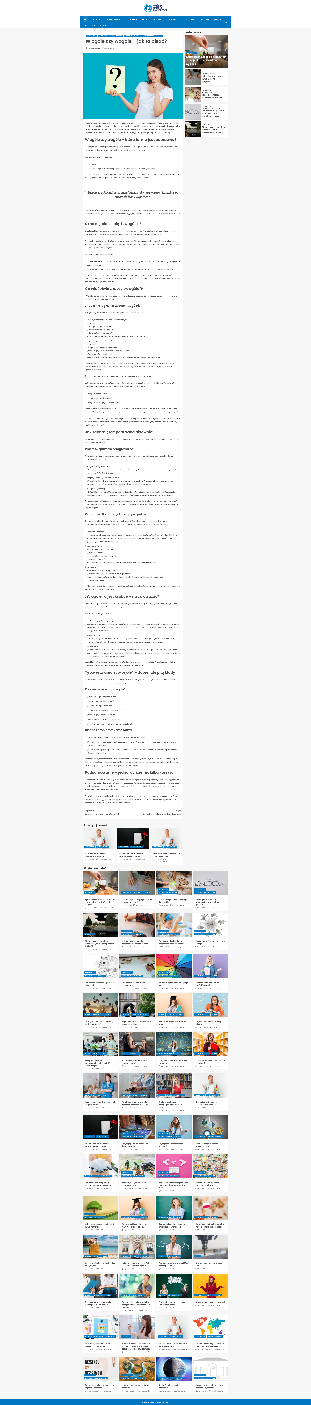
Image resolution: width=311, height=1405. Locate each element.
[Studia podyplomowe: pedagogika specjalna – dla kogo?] (174, 1085)
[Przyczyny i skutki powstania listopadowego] (137, 1127)
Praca (198, 1256)
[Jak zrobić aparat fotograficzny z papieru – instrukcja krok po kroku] (174, 1166)
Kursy (145, 19)
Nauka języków (116, 35)
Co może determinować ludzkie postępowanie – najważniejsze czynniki (136, 1305)
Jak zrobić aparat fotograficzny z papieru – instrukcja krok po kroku (173, 1185)
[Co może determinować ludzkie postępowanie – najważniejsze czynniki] (137, 1286)
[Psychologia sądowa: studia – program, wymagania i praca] (137, 1085)
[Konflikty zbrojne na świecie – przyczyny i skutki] (137, 1166)
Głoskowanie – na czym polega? (210, 1302)
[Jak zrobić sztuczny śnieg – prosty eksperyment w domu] (100, 1166)
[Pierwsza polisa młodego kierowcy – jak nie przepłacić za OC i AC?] (193, 129)
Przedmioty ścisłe (208, 73)
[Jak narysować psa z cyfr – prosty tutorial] (137, 966)
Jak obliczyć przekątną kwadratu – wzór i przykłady (212, 79)
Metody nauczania (203, 1295)
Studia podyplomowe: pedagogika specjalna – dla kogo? (171, 1104)
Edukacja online (113, 19)
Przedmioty (190, 19)
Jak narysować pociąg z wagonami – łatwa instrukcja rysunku (213, 113)
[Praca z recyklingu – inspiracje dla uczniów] (193, 94)
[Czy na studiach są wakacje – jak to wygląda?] (100, 1247)
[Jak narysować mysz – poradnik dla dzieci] (100, 966)
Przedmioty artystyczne (211, 108)
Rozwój (205, 19)
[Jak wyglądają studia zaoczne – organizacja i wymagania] (174, 1208)
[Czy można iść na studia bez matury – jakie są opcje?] (137, 1208)
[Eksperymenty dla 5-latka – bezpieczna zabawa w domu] (174, 925)
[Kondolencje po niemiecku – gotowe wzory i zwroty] (133, 838)
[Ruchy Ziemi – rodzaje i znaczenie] (174, 1369)
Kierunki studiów (202, 975)
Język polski (91, 35)
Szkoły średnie (174, 1256)
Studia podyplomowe (175, 1095)
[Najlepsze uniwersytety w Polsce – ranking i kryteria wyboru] (137, 1247)
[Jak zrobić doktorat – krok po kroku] (174, 1005)
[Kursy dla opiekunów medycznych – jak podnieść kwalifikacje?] (100, 1044)
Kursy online (134, 1053)
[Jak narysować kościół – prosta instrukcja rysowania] (210, 1369)
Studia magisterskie (174, 1014)
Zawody (218, 19)
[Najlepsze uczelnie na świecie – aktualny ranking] (137, 1005)
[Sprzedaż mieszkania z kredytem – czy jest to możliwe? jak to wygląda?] (100, 883)
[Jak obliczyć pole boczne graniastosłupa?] (210, 1127)
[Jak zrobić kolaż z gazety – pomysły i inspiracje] (210, 1166)
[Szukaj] (226, 22)
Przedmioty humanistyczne (132, 1136)
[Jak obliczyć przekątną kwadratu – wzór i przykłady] (193, 77)
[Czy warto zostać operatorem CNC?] (210, 1247)
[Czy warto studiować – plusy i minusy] (210, 1005)
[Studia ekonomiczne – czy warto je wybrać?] (210, 1044)
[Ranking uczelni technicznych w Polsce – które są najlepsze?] (210, 1208)
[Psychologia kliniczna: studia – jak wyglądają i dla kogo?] (100, 1286)
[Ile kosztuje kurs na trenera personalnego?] (137, 1044)
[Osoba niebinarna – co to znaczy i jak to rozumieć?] (174, 1286)
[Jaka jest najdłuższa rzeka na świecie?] (137, 1369)
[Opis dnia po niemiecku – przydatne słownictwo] (99, 838)
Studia (214, 975)
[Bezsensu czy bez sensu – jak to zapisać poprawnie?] (100, 1369)
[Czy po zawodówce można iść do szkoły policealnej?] (174, 1247)
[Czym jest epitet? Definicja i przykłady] (174, 1127)
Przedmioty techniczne (210, 92)
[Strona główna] (85, 19)
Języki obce (131, 19)
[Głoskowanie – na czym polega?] (210, 1286)
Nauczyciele (173, 19)
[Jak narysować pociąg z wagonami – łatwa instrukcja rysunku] (193, 112)
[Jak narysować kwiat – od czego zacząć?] (210, 925)
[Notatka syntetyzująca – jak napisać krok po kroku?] (100, 1327)
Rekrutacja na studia (93, 1014)
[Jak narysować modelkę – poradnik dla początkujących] (137, 925)
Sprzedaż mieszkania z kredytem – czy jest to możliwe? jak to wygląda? (206, 60)
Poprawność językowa (153, 35)
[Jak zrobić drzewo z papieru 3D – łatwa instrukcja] (100, 1208)
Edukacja (95, 19)
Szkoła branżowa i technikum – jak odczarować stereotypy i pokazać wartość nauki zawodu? (136, 1346)
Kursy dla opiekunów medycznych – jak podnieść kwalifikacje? (97, 1063)
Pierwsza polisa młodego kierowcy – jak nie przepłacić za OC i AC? (213, 130)
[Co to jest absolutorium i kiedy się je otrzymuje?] (100, 1005)
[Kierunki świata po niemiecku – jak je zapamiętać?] (167, 838)
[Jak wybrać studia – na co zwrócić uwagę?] (210, 966)
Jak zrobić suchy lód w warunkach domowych (162, 812)
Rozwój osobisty (137, 1295)
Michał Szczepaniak (94, 48)
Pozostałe (90, 25)
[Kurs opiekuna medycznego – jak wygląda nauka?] (100, 1085)
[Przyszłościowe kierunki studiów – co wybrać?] (174, 1044)
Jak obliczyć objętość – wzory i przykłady (102, 812)
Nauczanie (158, 19)
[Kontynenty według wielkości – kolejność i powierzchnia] (210, 1327)
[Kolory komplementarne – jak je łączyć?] (174, 966)
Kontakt (104, 25)
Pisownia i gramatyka (133, 35)
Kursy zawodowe (99, 1053)
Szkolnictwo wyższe (140, 1014)
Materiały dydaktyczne (94, 1336)
